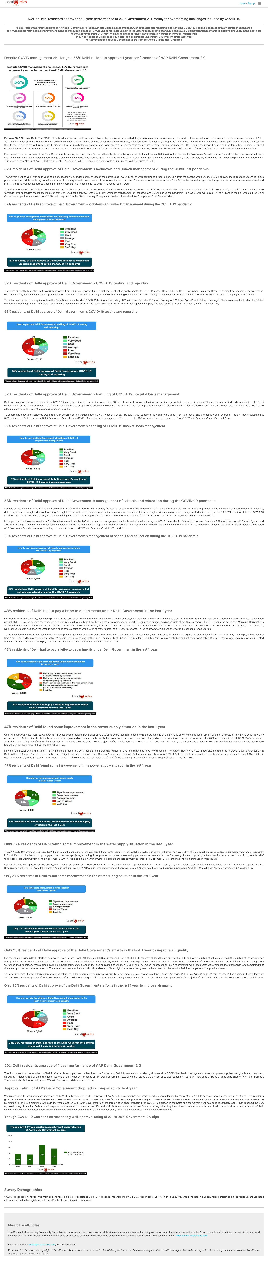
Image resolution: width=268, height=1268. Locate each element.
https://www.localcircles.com (191, 1235)
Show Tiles (260, 3)
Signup (251, 3)
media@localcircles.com (42, 1244)
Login (243, 3)
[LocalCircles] (16, 3)
